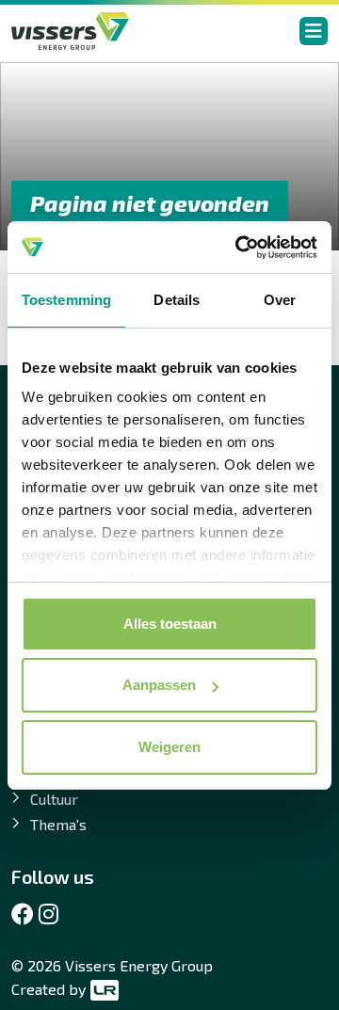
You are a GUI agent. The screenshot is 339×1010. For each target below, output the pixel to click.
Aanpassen (159, 685)
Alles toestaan (170, 624)
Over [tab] (280, 300)
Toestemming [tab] (66, 300)
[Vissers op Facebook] (22, 914)
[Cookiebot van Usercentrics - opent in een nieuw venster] (239, 247)
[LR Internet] (102, 989)
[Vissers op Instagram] (48, 914)
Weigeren (169, 747)
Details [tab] (176, 300)
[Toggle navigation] (313, 31)
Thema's (58, 824)
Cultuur (54, 799)
